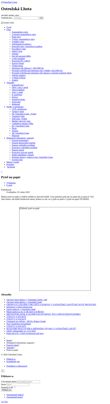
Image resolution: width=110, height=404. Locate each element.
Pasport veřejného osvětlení (23, 145)
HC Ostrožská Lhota (20, 126)
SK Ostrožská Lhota (20, 133)
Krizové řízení (18, 63)
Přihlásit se (11, 359)
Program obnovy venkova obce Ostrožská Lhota (32, 157)
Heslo (4, 384)
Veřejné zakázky (19, 75)
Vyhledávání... (7, 18)
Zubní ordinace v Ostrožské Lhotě (20, 309)
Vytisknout (11, 183)
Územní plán (17, 160)
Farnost (15, 131)
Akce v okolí (17, 92)
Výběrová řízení (18, 78)
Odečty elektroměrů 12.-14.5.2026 (21, 331)
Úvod (8, 27)
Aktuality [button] (10, 82)
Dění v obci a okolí (20, 87)
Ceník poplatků (18, 58)
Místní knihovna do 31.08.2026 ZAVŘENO (25, 312)
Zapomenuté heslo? (14, 397)
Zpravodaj (16, 102)
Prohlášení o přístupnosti (16, 366)
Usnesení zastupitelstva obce (24, 34)
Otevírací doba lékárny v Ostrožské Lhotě (24, 302)
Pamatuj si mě (7, 387)
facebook (11, 167)
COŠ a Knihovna (19, 109)
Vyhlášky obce (18, 42)
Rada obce (16, 37)
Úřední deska (17, 66)
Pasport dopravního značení (23, 143)
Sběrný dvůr (17, 51)
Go (41, 18)
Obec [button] (8, 29)
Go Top (4, 402)
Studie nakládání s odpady (23, 155)
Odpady (15, 54)
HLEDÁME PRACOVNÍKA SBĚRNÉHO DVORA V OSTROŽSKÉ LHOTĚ (41, 328)
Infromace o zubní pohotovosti (19, 307)
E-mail (9, 185)
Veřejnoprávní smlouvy (22, 44)
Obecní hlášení (18, 90)
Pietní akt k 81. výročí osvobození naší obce (25, 333)
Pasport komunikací (20, 140)
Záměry (15, 80)
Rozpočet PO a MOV (21, 61)
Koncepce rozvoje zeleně (22, 152)
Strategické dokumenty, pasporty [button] (20, 138)
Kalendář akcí (18, 85)
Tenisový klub (18, 111)
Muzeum (15, 135)
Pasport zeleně (18, 150)
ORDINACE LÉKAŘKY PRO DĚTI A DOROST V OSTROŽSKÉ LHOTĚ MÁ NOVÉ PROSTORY (51, 304)
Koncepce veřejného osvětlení (24, 147)
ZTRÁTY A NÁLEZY (16, 316)
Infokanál (16, 104)
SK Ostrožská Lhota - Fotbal (24, 114)
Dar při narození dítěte (21, 56)
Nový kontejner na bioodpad (18, 324)
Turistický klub (18, 116)
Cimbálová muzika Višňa (22, 123)
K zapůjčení (17, 95)
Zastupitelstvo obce (20, 32)
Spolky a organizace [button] (15, 107)
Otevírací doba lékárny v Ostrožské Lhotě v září (26, 300)
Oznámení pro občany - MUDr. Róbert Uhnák (26, 321)
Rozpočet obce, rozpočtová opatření (27, 46)
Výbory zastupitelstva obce (23, 39)
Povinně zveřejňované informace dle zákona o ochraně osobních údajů (42, 73)
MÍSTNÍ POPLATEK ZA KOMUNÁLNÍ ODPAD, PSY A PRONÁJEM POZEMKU (43, 314)
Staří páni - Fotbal (19, 119)
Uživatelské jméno (9, 381)
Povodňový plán (19, 49)
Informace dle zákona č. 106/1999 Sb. (28, 68)
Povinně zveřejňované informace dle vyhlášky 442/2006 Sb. (37, 70)
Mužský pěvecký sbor (21, 121)
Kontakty (10, 164)
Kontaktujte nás (13, 361)
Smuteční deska (18, 99)
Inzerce (15, 97)
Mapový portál (12, 162)
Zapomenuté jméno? (15, 395)
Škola (14, 128)
